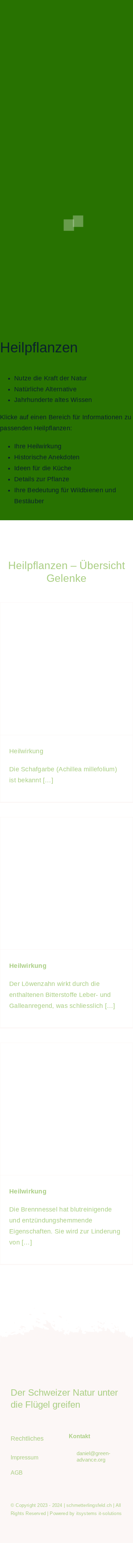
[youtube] (119, 15)
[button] (78, 221)
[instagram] (107, 15)
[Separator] (66, 1370)
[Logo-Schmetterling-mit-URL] (47, 12)
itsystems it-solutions (99, 1513)
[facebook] (95, 15)
